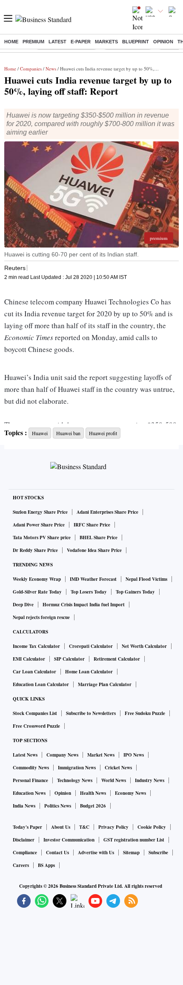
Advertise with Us (96, 853)
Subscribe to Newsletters (91, 713)
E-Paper (81, 41)
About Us (60, 827)
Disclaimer (23, 840)
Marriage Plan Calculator (105, 684)
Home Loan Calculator (89, 672)
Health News (93, 793)
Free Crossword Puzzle (36, 726)
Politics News (57, 806)
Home (11, 41)
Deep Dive (23, 605)
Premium (33, 41)
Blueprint (135, 41)
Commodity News (31, 768)
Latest (57, 41)
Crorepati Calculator (91, 646)
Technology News (74, 780)
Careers (21, 865)
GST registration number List (133, 840)
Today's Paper (27, 827)
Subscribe (158, 853)
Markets (106, 41)
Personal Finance (30, 780)
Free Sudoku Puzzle (145, 713)
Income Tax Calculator (36, 646)
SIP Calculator (69, 659)
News (51, 68)
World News (113, 780)
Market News (100, 755)
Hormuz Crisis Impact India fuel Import (84, 605)
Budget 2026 (93, 806)
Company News (62, 755)
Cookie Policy (151, 827)
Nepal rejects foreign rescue (41, 617)
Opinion (163, 41)
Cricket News (118, 768)
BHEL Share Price (98, 537)
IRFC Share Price (92, 525)
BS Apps (46, 865)
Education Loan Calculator (41, 684)
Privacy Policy (113, 827)
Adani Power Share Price (39, 525)
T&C (84, 827)
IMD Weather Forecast (93, 579)
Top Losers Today (89, 592)
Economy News (130, 793)
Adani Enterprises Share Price (107, 512)
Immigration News (77, 768)
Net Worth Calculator (144, 646)
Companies (31, 68)
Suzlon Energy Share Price (40, 512)
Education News (29, 793)
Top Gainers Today (135, 592)
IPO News (133, 755)
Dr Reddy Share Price (35, 550)
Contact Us (57, 853)
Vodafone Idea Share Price (94, 550)
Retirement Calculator (117, 659)
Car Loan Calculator (34, 672)
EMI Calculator (29, 659)
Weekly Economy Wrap (37, 579)
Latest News (25, 755)
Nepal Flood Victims (146, 579)
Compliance (25, 853)
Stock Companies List (35, 713)
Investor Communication (68, 840)
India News (24, 806)
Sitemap (131, 853)
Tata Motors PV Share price (42, 537)
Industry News (149, 780)
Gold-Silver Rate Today (37, 592)
